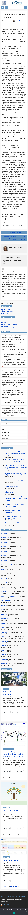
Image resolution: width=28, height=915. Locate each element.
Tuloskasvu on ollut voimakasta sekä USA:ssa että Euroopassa (13, 401)
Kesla (2, 628)
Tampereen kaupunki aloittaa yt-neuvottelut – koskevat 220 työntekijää (15, 480)
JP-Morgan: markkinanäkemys (9, 324)
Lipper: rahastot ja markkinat (8, 328)
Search (25, 7)
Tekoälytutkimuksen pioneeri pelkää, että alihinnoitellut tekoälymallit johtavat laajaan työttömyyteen (16, 498)
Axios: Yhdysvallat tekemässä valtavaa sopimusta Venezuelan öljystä (15, 460)
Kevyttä (4, 427)
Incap (2, 610)
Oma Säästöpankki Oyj (7, 601)
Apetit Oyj (3, 623)
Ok (14, 913)
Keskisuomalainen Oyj (7, 565)
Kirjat (3, 430)
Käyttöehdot (15, 897)
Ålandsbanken (4, 641)
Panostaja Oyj (4, 619)
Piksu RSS (6, 905)
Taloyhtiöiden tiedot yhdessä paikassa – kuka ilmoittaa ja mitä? (15, 505)
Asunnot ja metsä (6, 424)
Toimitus (8, 897)
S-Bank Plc (4, 605)
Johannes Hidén (13, 718)
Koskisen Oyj (4, 614)
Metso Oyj (3, 569)
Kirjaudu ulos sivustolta (7, 312)
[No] (26, 911)
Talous (3, 441)
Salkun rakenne (6, 435)
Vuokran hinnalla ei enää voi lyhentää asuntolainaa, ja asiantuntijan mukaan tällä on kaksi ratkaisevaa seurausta (16, 467)
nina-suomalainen (18, 20)
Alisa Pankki (4, 578)
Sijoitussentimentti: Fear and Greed (10, 321)
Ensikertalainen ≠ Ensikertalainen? (8, 693)
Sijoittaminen (5, 438)
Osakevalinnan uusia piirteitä (12, 860)
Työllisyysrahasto (5, 587)
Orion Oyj (3, 592)
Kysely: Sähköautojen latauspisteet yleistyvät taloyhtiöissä (14, 523)
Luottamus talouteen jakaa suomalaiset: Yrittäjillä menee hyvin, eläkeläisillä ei (15, 474)
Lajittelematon (5, 432)
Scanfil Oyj (4, 646)
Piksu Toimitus (13, 777)
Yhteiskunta (5, 444)
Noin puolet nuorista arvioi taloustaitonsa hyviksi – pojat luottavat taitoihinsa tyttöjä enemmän (15, 453)
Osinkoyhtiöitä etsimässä (18, 369)
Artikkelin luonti (5, 313)
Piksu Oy (3, 897)
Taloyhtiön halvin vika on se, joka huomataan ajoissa (13, 517)
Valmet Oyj (4, 659)
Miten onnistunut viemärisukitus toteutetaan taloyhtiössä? (13, 486)
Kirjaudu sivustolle (6, 310)
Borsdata (3, 323)
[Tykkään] (2, 23)
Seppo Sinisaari (13, 834)
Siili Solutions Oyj (5, 533)
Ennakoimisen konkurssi (14, 233)
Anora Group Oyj (5, 637)
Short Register (4, 326)
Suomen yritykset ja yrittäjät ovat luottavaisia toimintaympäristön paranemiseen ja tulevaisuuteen (13, 754)
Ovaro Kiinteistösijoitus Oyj (8, 596)
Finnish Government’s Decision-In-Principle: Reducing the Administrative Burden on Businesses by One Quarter (14, 238)
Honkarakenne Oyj (5, 632)
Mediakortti (22, 897)
